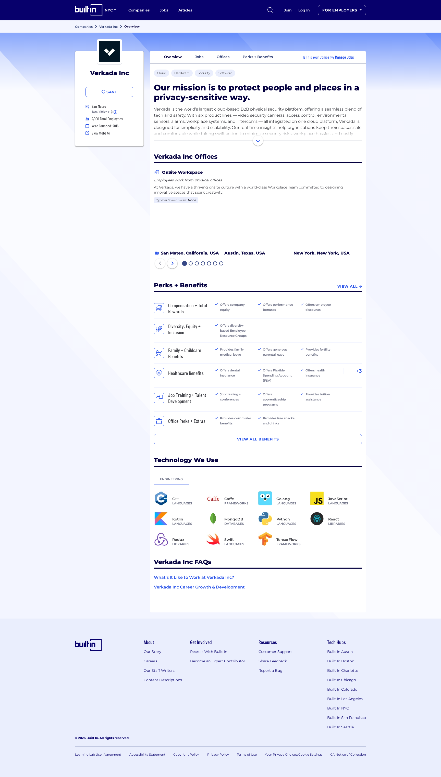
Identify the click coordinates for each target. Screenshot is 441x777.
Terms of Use (247, 754)
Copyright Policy (186, 754)
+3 (359, 371)
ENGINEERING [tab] (171, 479)
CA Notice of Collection (348, 754)
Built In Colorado (342, 689)
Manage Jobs (344, 57)
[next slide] (172, 263)
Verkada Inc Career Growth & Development (199, 587)
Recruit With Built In (208, 651)
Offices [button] (223, 57)
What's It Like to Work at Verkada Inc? (194, 577)
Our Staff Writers (159, 670)
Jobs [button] (199, 57)
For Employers (340, 10)
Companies (139, 10)
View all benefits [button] (258, 439)
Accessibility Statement (147, 754)
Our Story (152, 651)
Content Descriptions (163, 680)
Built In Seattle (340, 727)
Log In (304, 10)
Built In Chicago (341, 680)
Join (288, 10)
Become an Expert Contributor (217, 661)
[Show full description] (258, 141)
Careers (150, 661)
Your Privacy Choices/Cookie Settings (293, 754)
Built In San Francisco (346, 717)
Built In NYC (338, 708)
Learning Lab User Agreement (98, 754)
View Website (101, 132)
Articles (185, 10)
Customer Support (275, 651)
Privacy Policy (218, 754)
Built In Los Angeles (345, 698)
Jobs (164, 10)
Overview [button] (173, 57)
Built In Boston (340, 661)
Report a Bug (271, 670)
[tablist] (258, 479)
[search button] (270, 10)
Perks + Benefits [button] (258, 57)
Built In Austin (340, 651)
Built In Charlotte (342, 670)
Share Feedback (273, 661)
